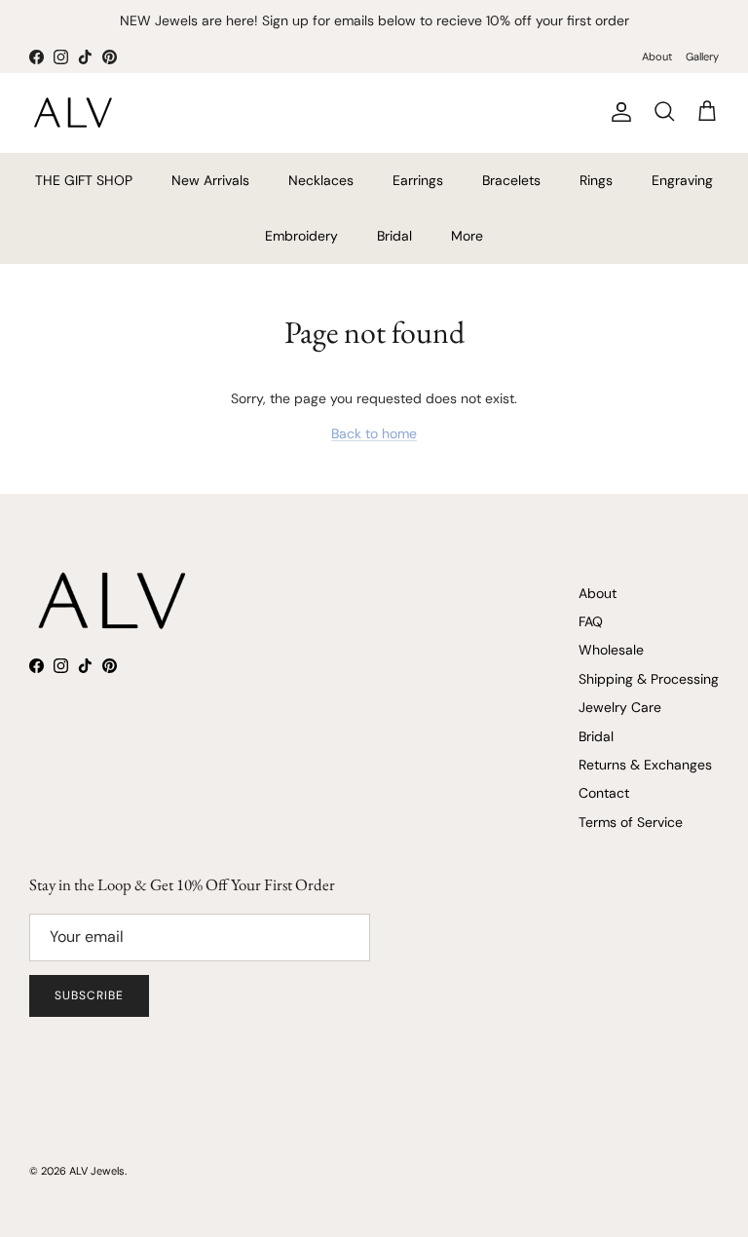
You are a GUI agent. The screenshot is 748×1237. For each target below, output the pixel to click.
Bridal (394, 235)
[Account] (617, 112)
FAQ (591, 621)
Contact (604, 793)
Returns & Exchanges (645, 764)
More (467, 235)
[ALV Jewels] (73, 112)
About (657, 56)
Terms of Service (631, 822)
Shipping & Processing (649, 679)
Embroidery (301, 235)
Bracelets (511, 180)
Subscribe (89, 995)
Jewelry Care (620, 707)
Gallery (702, 56)
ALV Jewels (97, 1171)
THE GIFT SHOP (83, 180)
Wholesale (611, 649)
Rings (596, 180)
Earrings (418, 180)
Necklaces (321, 180)
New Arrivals (210, 180)
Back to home (374, 433)
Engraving (682, 180)
